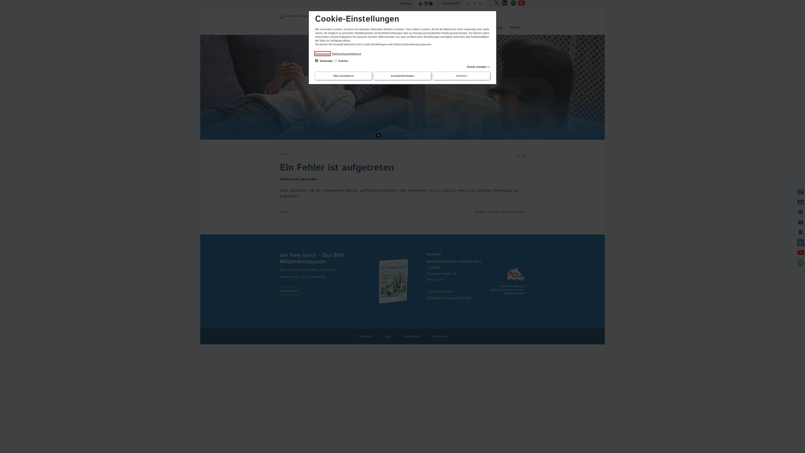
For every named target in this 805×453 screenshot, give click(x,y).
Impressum (322, 53)
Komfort (343, 61)
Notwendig (326, 61)
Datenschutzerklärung (346, 53)
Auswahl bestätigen (402, 75)
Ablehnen (461, 75)
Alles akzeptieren (343, 75)
